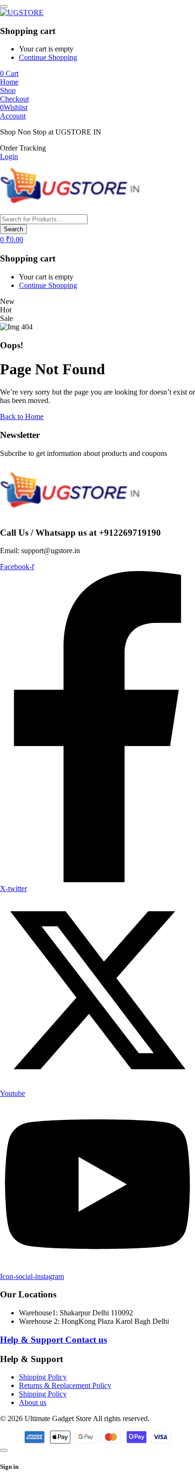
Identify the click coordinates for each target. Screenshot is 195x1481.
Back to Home (22, 416)
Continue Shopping (48, 57)
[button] (23, 148)
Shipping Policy (43, 1377)
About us (32, 1402)
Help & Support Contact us (53, 1340)
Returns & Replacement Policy (65, 1385)
